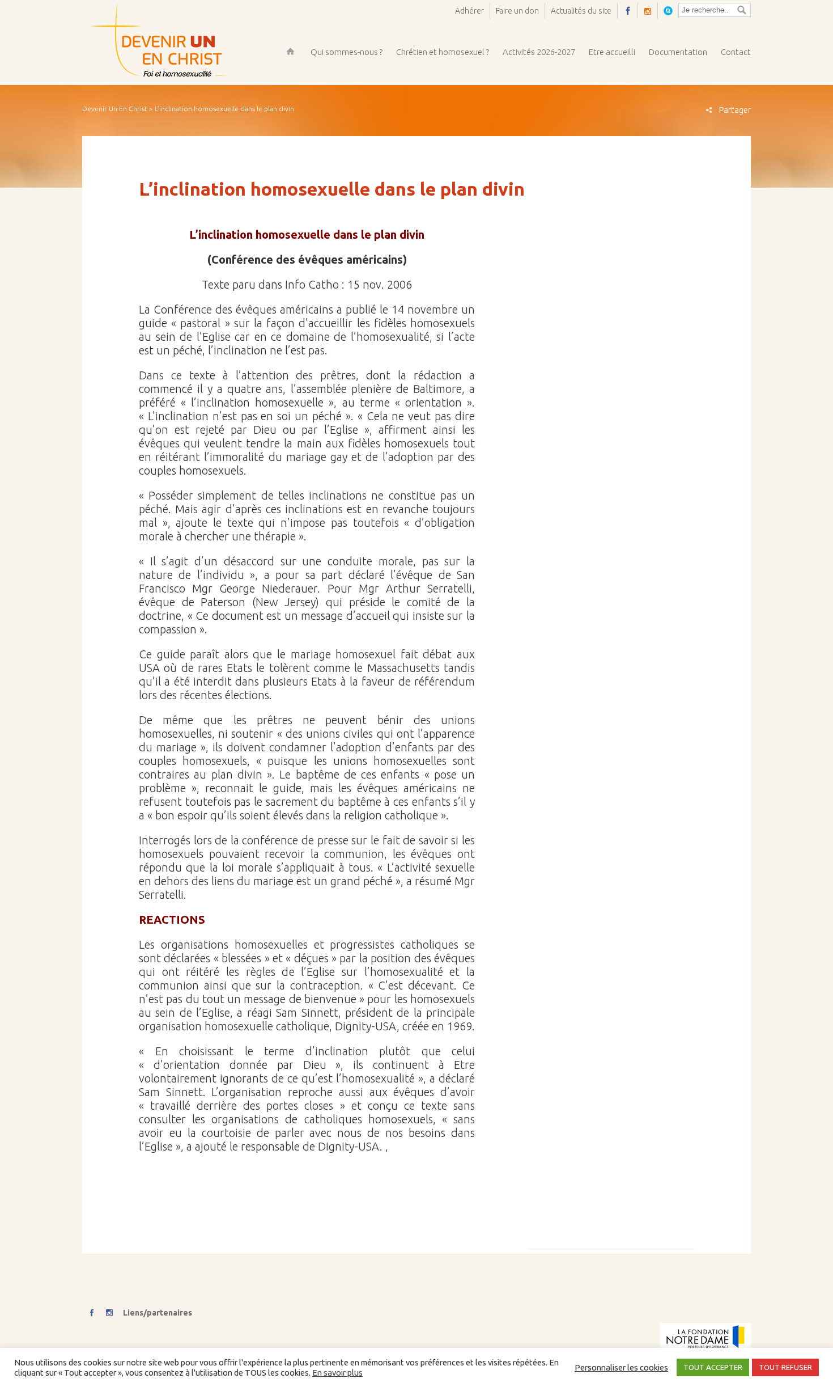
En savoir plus (337, 1372)
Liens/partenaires (157, 1312)
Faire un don (517, 10)
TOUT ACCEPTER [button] (712, 1367)
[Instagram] (651, 11)
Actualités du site (581, 10)
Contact (736, 52)
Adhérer (469, 10)
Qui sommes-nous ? (346, 52)
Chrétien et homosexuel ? (442, 52)
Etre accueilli (612, 52)
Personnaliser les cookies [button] (621, 1367)
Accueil (290, 51)
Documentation (678, 52)
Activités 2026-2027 (539, 52)
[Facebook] (630, 10)
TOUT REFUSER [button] (785, 1367)
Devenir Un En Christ (114, 108)
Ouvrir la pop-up (671, 10)
